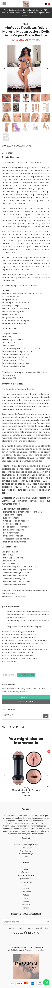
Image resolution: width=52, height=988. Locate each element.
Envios (26, 908)
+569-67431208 (26, 848)
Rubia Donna (9, 674)
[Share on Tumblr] (20, 727)
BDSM (26, 888)
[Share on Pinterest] (17, 727)
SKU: (4, 145)
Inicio (26, 869)
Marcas (26, 901)
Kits (26, 885)
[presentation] (4, 68)
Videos (26, 895)
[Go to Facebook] (25, 933)
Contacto (26, 904)
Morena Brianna (26, 674)
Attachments (8, 709)
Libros (26, 898)
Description (7, 153)
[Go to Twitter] (29, 933)
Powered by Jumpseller (34, 950)
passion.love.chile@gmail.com (26, 844)
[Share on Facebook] (10, 727)
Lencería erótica (26, 882)
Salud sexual (26, 891)
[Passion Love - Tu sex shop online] (26, 3)
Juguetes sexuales (26, 878)
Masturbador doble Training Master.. (26, 791)
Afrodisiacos (26, 872)
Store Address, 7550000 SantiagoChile (26, 853)
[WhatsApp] (37, 933)
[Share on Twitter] (13, 727)
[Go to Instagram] (33, 933)
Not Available (8, 684)
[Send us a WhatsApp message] (46, 982)
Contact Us (26, 697)
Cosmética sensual (26, 875)
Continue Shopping (26, 702)
